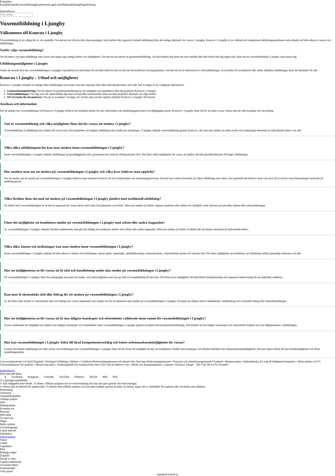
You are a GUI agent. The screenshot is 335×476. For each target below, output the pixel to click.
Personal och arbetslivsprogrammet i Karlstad (198, 361)
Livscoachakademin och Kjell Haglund (21, 361)
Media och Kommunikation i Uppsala (152, 364)
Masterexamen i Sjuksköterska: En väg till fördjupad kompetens (260, 361)
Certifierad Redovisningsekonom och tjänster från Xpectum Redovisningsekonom (126, 361)
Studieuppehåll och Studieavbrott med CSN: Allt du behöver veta (93, 364)
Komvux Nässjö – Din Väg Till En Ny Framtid (201, 364)
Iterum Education (45, 364)
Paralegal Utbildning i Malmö (62, 361)
